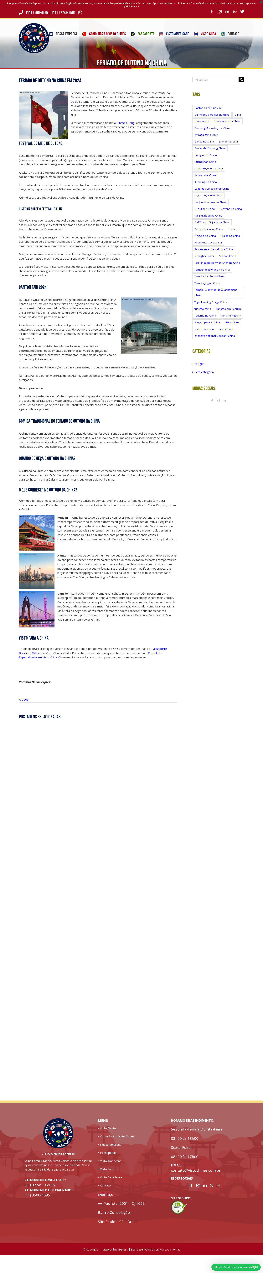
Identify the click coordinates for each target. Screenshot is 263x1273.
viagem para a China (207, 322)
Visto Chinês (108, 1128)
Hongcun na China (205, 155)
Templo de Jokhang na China (212, 269)
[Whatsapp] (211, 1185)
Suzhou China (227, 256)
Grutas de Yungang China (209, 148)
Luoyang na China (231, 209)
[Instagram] (218, 400)
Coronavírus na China (227, 121)
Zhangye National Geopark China (214, 335)
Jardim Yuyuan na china (208, 168)
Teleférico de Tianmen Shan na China (217, 262)
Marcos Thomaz (170, 1249)
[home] (58, 1120)
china (238, 114)
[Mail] (218, 1185)
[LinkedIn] (224, 400)
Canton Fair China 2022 (208, 108)
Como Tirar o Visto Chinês (117, 1136)
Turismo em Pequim (228, 309)
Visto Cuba (107, 1169)
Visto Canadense (111, 1177)
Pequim (232, 229)
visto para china (204, 329)
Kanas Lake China (205, 175)
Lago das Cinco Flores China (211, 188)
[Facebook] (212, 400)
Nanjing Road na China (208, 215)
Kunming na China (205, 182)
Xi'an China (225, 329)
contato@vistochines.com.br (195, 1170)
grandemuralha (228, 141)
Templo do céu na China (209, 276)
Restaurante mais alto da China (213, 249)
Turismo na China (205, 315)
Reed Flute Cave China (208, 242)
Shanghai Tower (204, 256)
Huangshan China (205, 161)
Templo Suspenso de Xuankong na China (215, 292)
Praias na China (230, 235)
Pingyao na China (205, 235)
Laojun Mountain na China (210, 202)
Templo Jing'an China (207, 283)
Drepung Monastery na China (212, 128)
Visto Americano (110, 1161)
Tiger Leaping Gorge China (210, 302)
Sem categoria (204, 372)
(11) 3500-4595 (37, 12)
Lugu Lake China (204, 209)
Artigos (23, 699)
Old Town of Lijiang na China (211, 222)
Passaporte (108, 1153)
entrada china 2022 (206, 135)
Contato (105, 1185)
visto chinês (232, 322)
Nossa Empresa (110, 1144)
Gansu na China (204, 141)
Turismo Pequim (231, 315)
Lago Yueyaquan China (208, 195)
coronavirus (201, 121)
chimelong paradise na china (211, 114)
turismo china (202, 309)
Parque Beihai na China (208, 229)
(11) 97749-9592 (64, 12)
